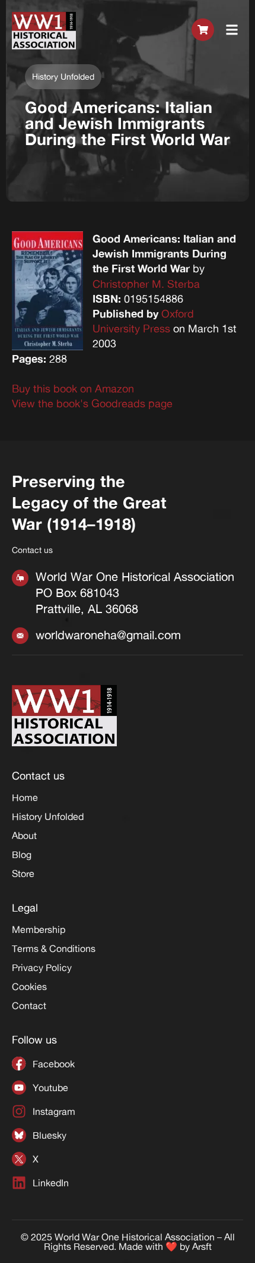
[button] (232, 30)
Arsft (202, 1246)
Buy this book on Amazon (73, 388)
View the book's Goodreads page (92, 403)
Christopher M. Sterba (146, 283)
